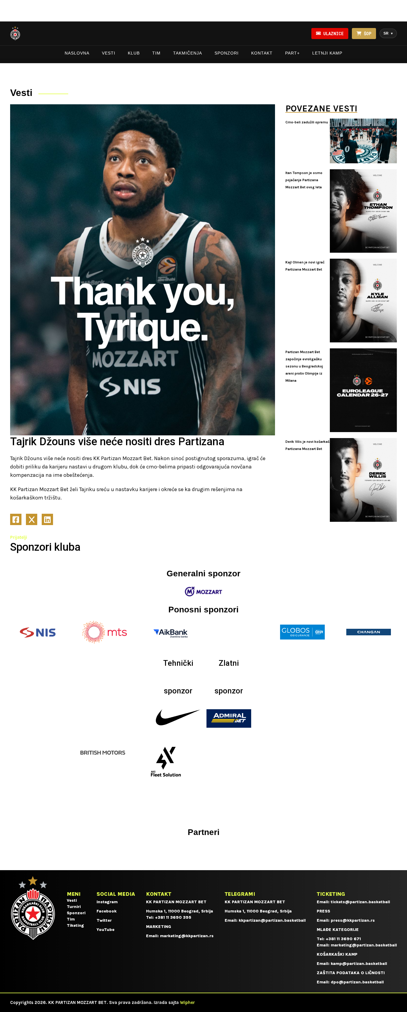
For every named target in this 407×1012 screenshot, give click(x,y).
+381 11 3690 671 (343, 938)
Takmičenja (187, 53)
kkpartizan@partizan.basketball (272, 920)
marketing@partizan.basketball (364, 945)
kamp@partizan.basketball (359, 963)
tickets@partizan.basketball (360, 901)
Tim (156, 53)
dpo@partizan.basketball (357, 982)
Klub (134, 53)
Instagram (107, 901)
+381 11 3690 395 (173, 917)
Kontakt (262, 53)
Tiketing (75, 925)
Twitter (104, 920)
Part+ (292, 53)
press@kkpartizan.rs (353, 920)
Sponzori (227, 53)
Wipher (187, 1002)
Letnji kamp (327, 53)
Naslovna (77, 53)
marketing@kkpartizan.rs (187, 935)
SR (388, 33)
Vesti (108, 53)
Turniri (74, 906)
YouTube (105, 929)
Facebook (106, 911)
